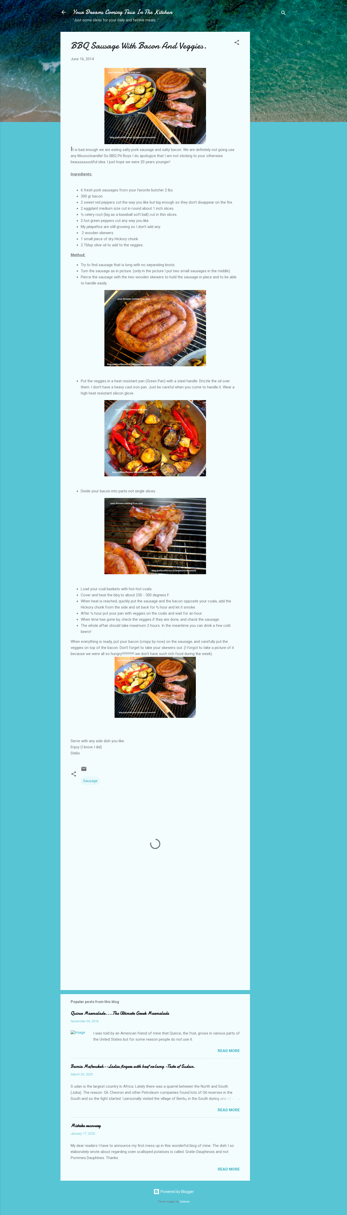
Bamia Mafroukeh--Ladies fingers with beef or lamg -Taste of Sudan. (133, 1066)
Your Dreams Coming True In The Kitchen (122, 12)
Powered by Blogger (177, 1191)
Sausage (90, 781)
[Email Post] (84, 770)
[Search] (283, 14)
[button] (237, 43)
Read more (229, 1051)
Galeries (185, 1201)
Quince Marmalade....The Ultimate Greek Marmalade (120, 1013)
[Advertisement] (270, 112)
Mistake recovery (86, 1125)
